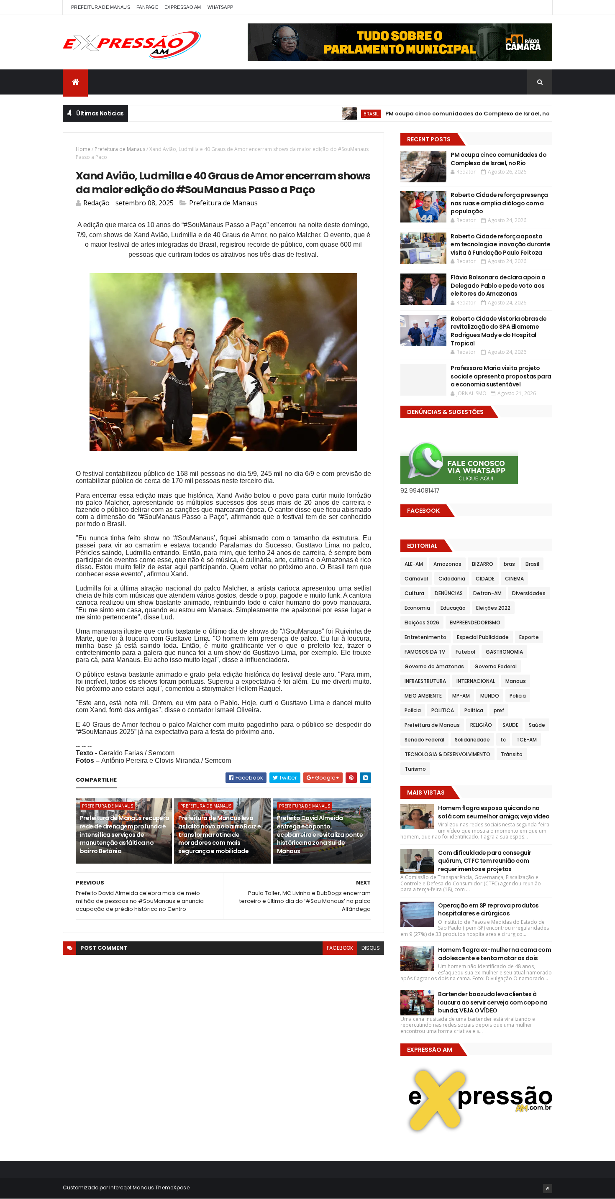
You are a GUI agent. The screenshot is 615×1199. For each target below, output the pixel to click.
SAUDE (510, 725)
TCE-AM (526, 739)
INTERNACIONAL (475, 681)
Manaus (515, 681)
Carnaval (416, 578)
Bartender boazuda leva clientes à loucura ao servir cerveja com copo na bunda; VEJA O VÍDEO (492, 1002)
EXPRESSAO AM (182, 7)
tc (503, 739)
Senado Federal (424, 739)
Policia (518, 695)
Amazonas (447, 564)
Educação (453, 607)
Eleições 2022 (493, 607)
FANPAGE (147, 7)
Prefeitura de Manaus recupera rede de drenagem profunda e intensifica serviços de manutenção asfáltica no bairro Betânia (124, 834)
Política (473, 710)
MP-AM (461, 695)
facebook (340, 947)
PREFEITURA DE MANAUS (100, 7)
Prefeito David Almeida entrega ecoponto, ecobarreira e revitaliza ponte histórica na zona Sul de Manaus (320, 834)
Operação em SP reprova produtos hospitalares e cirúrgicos (488, 909)
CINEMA (514, 578)
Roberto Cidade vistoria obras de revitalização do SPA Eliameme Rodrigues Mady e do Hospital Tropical (498, 331)
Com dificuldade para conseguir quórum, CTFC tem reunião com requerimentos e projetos (484, 861)
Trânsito (512, 754)
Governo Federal (495, 666)
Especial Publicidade (483, 637)
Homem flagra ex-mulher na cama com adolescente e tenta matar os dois (494, 954)
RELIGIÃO (481, 725)
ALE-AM (414, 564)
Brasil (343, 113)
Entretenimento (425, 637)
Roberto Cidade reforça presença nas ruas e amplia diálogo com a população (499, 203)
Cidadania (451, 578)
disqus (370, 947)
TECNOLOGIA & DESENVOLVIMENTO (447, 754)
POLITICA (442, 710)
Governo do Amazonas (434, 666)
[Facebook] (539, 7)
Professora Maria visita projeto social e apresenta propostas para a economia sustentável (501, 376)
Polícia (413, 710)
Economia (417, 607)
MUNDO (489, 695)
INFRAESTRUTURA (425, 681)
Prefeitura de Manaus (120, 149)
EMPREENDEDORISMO (475, 622)
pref (499, 710)
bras (509, 564)
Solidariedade (472, 739)
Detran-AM (487, 593)
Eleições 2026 (422, 622)
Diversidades (529, 593)
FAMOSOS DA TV (425, 651)
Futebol (465, 651)
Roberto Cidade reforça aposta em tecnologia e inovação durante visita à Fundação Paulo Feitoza (500, 244)
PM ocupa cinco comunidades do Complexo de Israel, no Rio (444, 114)
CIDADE (485, 578)
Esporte (529, 637)
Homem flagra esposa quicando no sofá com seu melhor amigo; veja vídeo (493, 812)
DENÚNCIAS (449, 593)
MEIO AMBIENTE (423, 695)
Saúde (537, 725)
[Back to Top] (547, 1188)
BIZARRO (482, 564)
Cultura (414, 593)
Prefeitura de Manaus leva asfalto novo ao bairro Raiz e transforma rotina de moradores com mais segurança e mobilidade (219, 834)
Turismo (415, 768)
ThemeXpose (172, 1187)
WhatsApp (220, 7)
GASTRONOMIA (504, 651)
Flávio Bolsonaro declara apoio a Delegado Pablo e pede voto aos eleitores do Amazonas (498, 285)
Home (83, 149)
